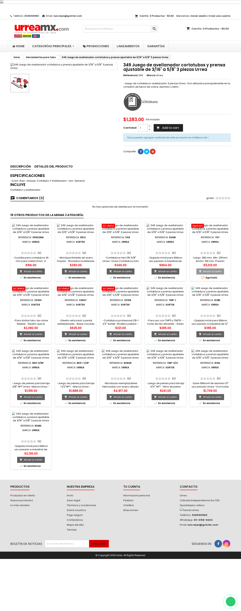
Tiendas (72, 529)
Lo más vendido (20, 505)
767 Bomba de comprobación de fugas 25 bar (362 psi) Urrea (210, 249)
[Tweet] (146, 151)
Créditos (128, 505)
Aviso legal (73, 500)
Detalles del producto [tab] (53, 166)
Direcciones (130, 510)
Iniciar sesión (198, 15)
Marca (151, 75)
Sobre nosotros (76, 510)
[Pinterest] (153, 151)
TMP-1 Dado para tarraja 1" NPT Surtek (165, 310)
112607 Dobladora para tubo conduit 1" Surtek (76, 310)
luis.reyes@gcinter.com (67, 15)
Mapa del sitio (75, 525)
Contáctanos (75, 520)
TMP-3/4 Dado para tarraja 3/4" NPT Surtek (165, 373)
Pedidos (128, 500)
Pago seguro (75, 515)
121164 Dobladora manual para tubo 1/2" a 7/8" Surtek (31, 312)
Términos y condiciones (81, 505)
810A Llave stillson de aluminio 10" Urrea (210, 373)
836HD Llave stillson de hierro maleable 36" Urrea (120, 373)
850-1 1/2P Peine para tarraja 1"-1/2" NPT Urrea (76, 373)
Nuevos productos (21, 500)
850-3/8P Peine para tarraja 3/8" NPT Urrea (31, 373)
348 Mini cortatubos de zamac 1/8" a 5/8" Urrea (120, 247)
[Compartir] (140, 151)
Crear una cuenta (219, 15)
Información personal (136, 495)
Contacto (189, 486)
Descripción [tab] (20, 166)
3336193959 (31, 15)
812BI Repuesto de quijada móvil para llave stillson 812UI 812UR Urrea (210, 312)
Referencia (130, 75)
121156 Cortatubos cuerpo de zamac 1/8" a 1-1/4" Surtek (120, 312)
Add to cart (167, 128)
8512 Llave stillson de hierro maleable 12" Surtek (76, 249)
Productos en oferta (22, 495)
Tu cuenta (131, 486)
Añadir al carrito (31, 271)
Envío (70, 495)
